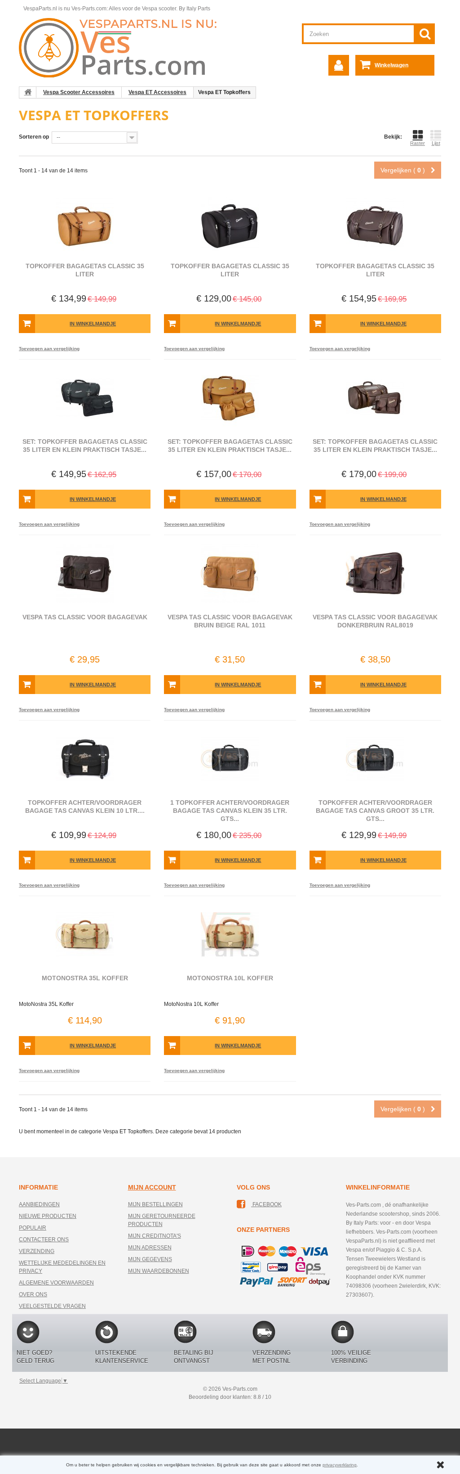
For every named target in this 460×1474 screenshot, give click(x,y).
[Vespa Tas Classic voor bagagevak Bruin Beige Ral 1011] (230, 573)
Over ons (33, 1294)
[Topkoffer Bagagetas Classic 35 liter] (84, 222)
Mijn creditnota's (154, 1236)
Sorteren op (34, 137)
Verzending (36, 1251)
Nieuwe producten (47, 1216)
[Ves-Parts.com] (123, 47)
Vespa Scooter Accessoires (79, 92)
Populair (32, 1228)
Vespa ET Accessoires (157, 92)
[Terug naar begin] (27, 92)
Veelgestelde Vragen (52, 1306)
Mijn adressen (150, 1247)
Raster (417, 143)
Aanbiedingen (39, 1204)
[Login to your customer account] (338, 65)
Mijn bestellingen (155, 1204)
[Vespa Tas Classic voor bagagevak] (84, 573)
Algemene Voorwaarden (56, 1283)
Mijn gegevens (150, 1259)
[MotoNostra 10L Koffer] (230, 934)
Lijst (436, 143)
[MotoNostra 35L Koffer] (84, 934)
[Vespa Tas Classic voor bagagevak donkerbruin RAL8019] (375, 573)
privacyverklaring (340, 1464)
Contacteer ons (44, 1239)
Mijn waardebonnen (158, 1271)
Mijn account (152, 1187)
